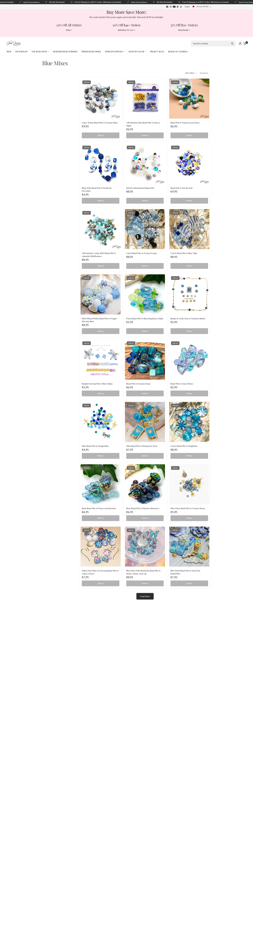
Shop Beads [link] (183, 30)
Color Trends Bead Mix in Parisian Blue (100, 122)
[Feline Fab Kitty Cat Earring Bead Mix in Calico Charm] (101, 547)
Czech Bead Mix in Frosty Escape (141, 253)
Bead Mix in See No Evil (181, 188)
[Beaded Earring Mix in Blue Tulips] (101, 360)
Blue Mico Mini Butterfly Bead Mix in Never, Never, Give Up (143, 572)
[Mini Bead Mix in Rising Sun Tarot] (145, 422)
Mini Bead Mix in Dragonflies (95, 446)
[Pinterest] (177, 6)
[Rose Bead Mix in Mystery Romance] (145, 484)
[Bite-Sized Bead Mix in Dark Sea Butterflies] (189, 547)
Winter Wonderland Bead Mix (140, 188)
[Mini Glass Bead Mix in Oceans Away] (189, 484)
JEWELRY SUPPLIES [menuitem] (114, 51)
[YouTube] (174, 6)
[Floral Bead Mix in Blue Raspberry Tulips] (145, 294)
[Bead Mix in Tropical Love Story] (189, 99)
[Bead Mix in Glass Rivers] (189, 360)
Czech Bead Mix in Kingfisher (184, 446)
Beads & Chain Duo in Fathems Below (188, 318)
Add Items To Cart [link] (125, 30)
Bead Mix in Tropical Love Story (185, 122)
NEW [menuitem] (9, 51)
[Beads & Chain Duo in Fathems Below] (189, 294)
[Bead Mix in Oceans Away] (145, 360)
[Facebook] (167, 6)
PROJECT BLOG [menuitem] (157, 51)
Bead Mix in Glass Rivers (182, 383)
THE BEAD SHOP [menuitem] (39, 51)
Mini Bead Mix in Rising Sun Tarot (141, 446)
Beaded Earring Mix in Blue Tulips (97, 383)
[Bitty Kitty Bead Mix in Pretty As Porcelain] (101, 164)
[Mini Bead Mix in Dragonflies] (101, 422)
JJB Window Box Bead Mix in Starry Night (143, 124)
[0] (244, 43)
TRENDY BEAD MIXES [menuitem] (91, 51)
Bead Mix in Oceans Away (138, 383)
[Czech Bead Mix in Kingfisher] (189, 422)
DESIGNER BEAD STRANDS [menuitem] (65, 51)
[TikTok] (181, 6)
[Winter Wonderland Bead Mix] (145, 164)
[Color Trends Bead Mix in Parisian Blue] (101, 99)
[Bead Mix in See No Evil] (189, 164)
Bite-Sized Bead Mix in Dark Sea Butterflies (185, 572)
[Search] (232, 43)
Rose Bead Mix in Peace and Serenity (99, 508)
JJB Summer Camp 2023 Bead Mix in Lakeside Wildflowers (99, 254)
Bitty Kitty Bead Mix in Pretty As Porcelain (97, 189)
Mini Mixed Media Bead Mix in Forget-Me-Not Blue (99, 320)
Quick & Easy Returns (17, 2)
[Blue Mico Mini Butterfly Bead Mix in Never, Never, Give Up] (145, 547)
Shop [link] (68, 30)
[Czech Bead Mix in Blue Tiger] (189, 229)
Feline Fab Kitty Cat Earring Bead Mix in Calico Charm (100, 572)
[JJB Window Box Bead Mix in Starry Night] (145, 99)
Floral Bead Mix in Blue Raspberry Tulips (144, 318)
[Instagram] (170, 6)
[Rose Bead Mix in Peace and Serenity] (101, 484)
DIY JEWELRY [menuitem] (21, 51)
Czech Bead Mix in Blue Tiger (184, 253)
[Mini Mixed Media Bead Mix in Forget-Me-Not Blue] (101, 294)
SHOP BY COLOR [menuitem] (136, 51)
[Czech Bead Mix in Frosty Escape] (145, 229)
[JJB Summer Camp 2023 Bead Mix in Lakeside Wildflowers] (101, 229)
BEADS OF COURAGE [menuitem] (178, 51)
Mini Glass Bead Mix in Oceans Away (188, 508)
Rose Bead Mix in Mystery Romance (142, 508)
